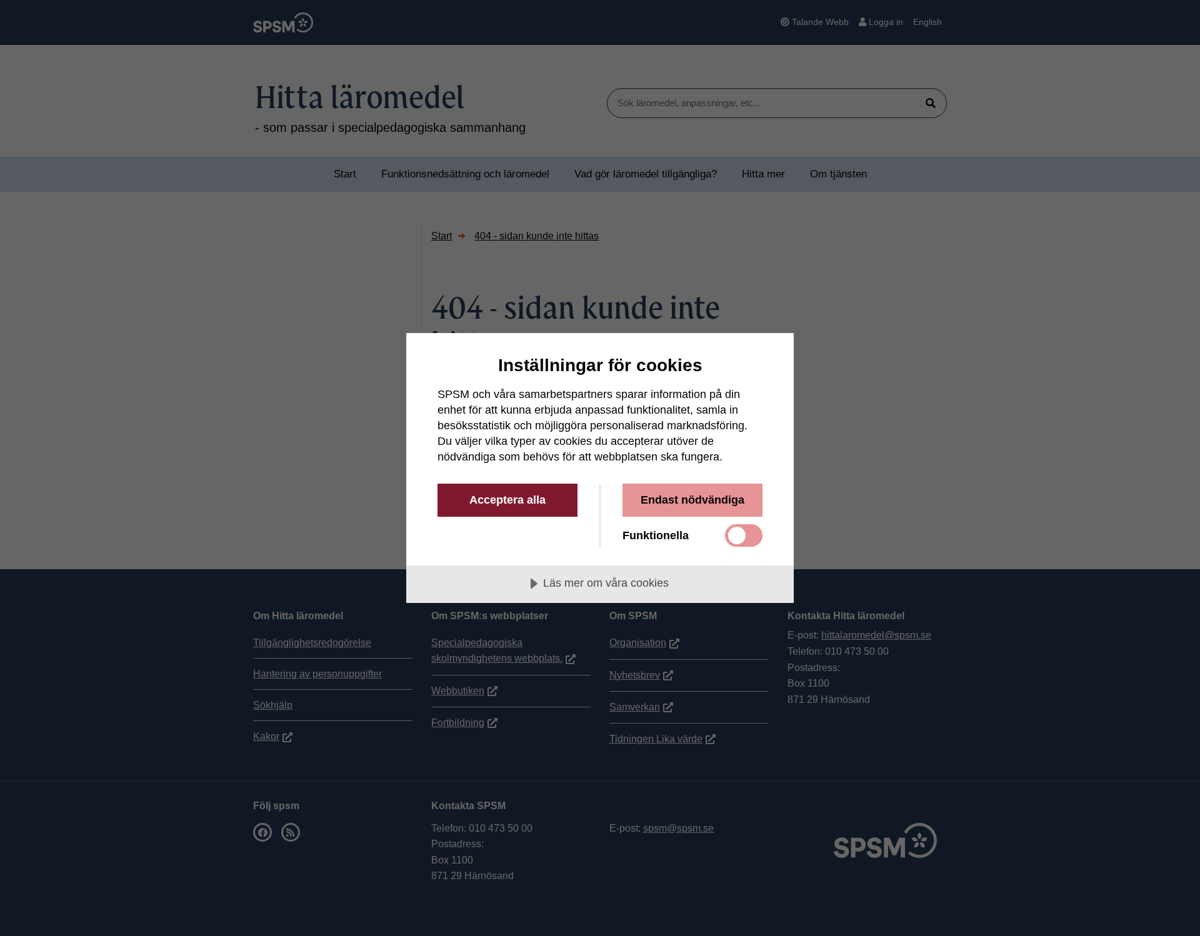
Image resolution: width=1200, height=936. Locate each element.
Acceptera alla (507, 500)
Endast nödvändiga (692, 500)
